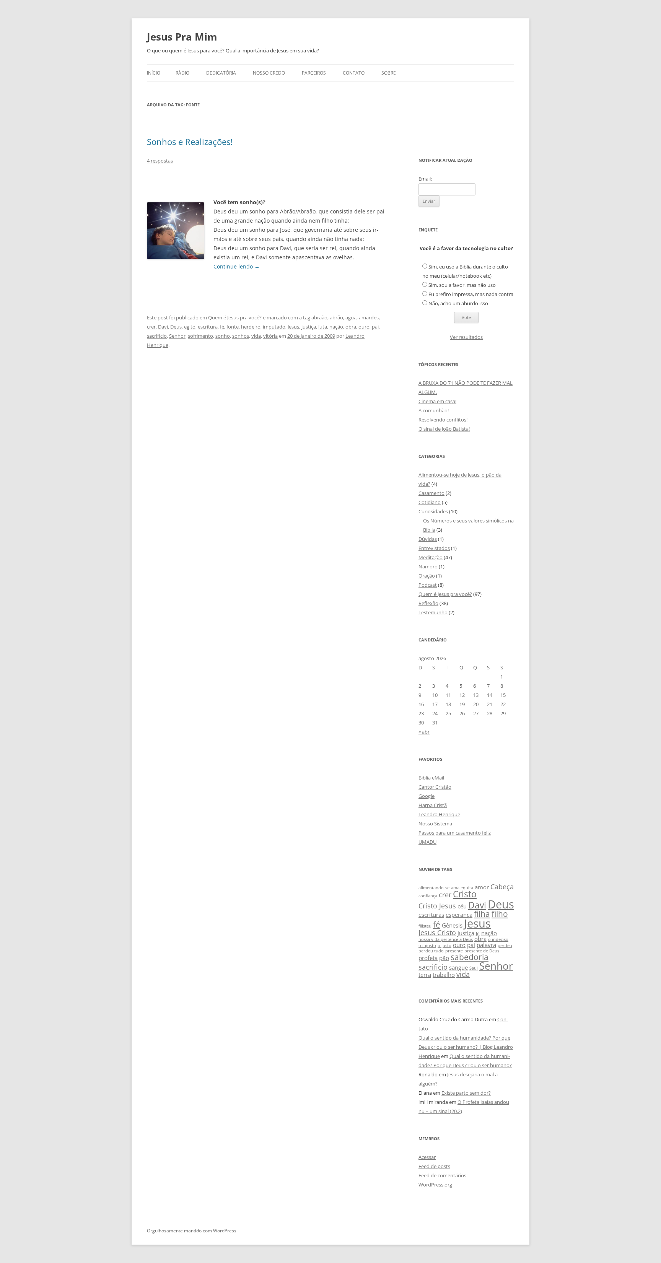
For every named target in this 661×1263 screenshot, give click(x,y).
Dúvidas (427, 538)
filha (482, 913)
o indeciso (498, 939)
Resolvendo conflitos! (442, 419)
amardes (369, 317)
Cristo (465, 894)
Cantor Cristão (434, 786)
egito (189, 326)
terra (424, 974)
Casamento (431, 493)
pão (444, 958)
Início (153, 73)
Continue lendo (236, 266)
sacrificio (157, 335)
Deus (176, 326)
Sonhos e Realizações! (190, 141)
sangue (458, 967)
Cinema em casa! (437, 401)
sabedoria (469, 957)
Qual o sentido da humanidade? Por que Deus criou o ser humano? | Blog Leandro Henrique (465, 1047)
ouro (364, 326)
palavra (486, 945)
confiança (427, 895)
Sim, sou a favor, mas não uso (462, 285)
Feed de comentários (442, 1175)
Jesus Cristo (437, 932)
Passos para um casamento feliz (454, 832)
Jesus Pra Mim (182, 37)
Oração (426, 575)
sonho (222, 335)
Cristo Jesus (437, 905)
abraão (319, 317)
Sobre (388, 73)
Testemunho (433, 612)
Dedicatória (221, 73)
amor (482, 887)
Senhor (177, 335)
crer (151, 326)
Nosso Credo (269, 73)
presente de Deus (481, 951)
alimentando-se (433, 887)
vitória (270, 335)
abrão (336, 317)
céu (462, 906)
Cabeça (502, 886)
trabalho (444, 974)
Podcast (427, 584)
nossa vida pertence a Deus (445, 939)
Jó (478, 933)
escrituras (431, 914)
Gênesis (452, 925)
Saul (473, 968)
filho (500, 913)
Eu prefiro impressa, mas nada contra (470, 294)
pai (375, 326)
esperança (459, 914)
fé (222, 326)
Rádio (182, 73)
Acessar (427, 1157)
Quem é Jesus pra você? (235, 317)
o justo (444, 945)
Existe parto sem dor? (466, 1092)
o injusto (427, 945)
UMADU (427, 841)
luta (322, 326)
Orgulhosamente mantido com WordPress (191, 1230)
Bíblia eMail (431, 777)
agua (351, 317)
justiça (308, 326)
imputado (274, 326)
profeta (428, 958)
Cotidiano (429, 502)
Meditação (430, 557)
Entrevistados (434, 548)
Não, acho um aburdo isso (458, 303)
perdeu (505, 945)
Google (426, 796)
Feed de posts (434, 1166)
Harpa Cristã (432, 805)
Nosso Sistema (435, 823)
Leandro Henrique (439, 814)
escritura (208, 326)
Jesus (293, 326)
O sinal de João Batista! (444, 428)
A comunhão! (433, 410)
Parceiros (314, 73)
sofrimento (200, 335)
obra (350, 326)
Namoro (428, 566)
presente (454, 951)
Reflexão (428, 603)
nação (336, 326)
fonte (232, 326)
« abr (424, 731)
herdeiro (250, 326)
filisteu (424, 926)
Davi (163, 326)
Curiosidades (433, 511)
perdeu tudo (431, 951)
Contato (354, 73)
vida (256, 335)
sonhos (240, 335)
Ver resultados (466, 337)
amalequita (462, 887)
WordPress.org (435, 1184)
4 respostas (160, 160)
